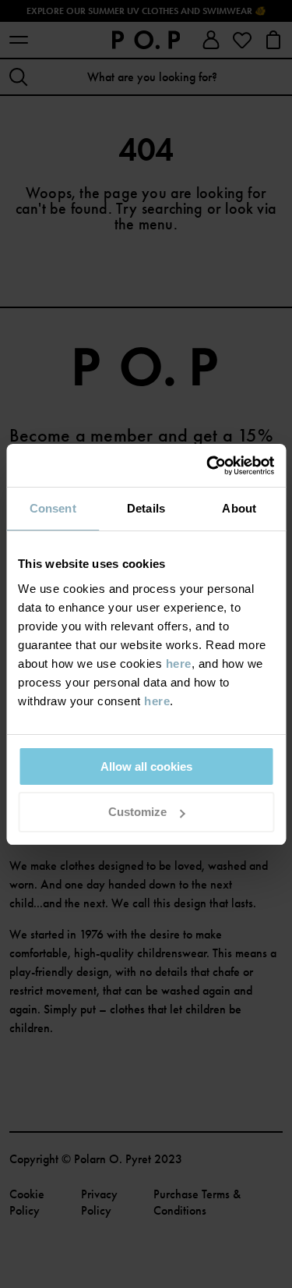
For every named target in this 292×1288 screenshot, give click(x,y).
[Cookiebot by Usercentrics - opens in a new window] (208, 466)
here (179, 663)
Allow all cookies (146, 766)
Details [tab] (146, 508)
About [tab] (239, 508)
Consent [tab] (53, 508)
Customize (137, 811)
